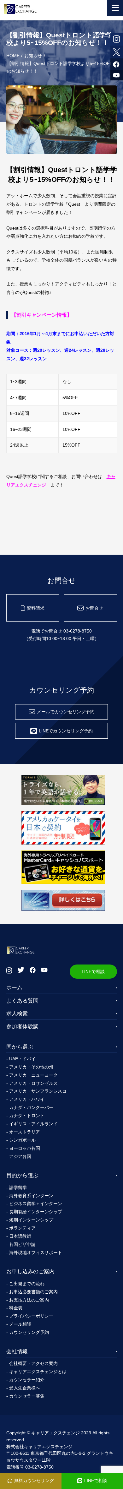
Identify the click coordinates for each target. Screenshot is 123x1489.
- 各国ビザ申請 (21, 1244)
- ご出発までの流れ (25, 1283)
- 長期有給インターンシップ (34, 1211)
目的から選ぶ (22, 1175)
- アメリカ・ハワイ (25, 1099)
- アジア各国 (18, 1156)
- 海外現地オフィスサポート (34, 1252)
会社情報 (17, 1351)
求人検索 (17, 1013)
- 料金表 (14, 1307)
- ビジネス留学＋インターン (34, 1203)
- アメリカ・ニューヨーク (32, 1075)
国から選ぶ (19, 1047)
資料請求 (35, 608)
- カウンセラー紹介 (25, 1379)
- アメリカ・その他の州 (29, 1066)
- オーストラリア (23, 1131)
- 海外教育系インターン (29, 1195)
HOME (13, 55)
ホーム (14, 987)
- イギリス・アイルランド (32, 1123)
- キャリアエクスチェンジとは (36, 1371)
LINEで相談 (93, 971)
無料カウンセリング (34, 1480)
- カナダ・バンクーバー (29, 1107)
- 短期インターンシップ (29, 1219)
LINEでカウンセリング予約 (66, 730)
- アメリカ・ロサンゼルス (32, 1083)
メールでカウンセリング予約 (65, 711)
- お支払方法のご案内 (27, 1299)
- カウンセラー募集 (25, 1396)
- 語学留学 (16, 1187)
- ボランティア (21, 1228)
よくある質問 (22, 1000)
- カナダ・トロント (25, 1115)
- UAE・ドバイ (21, 1058)
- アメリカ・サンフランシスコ (36, 1091)
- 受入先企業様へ (23, 1387)
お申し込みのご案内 (30, 1271)
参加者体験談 (22, 1026)
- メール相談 (18, 1324)
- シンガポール (21, 1140)
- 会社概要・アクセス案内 (32, 1363)
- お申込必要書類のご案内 (32, 1291)
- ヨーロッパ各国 (23, 1148)
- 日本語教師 (18, 1236)
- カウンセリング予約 (27, 1332)
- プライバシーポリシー (29, 1315)
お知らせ (33, 55)
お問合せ (94, 608)
